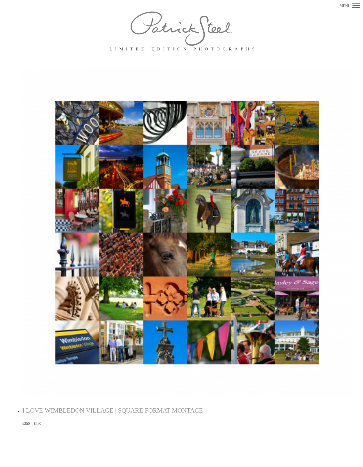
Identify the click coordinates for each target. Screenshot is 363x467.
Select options (58, 423)
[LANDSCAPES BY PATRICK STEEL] (181, 29)
